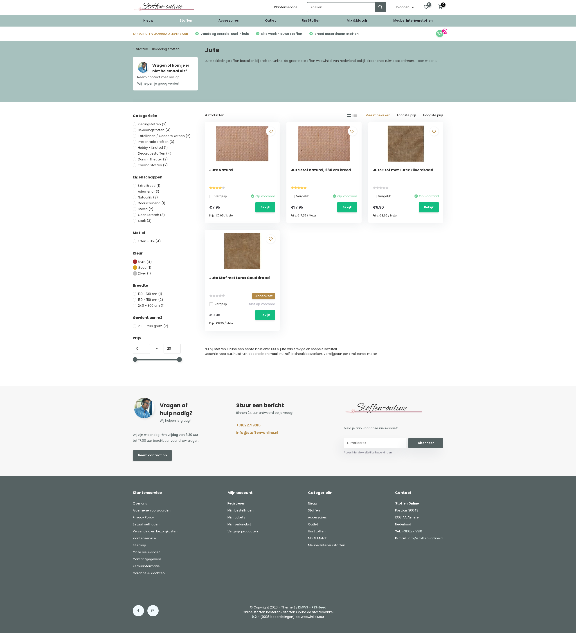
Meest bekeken (377, 115)
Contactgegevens (147, 559)
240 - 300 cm (151, 305)
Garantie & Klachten (149, 573)
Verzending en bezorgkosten (155, 531)
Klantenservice (285, 7)
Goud (144, 267)
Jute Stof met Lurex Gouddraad (239, 277)
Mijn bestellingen (240, 510)
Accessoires (228, 20)
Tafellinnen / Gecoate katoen (164, 136)
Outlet (270, 20)
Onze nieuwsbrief (146, 552)
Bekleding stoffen (166, 49)
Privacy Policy (143, 517)
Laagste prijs (406, 115)
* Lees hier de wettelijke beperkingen (368, 452)
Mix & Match (357, 20)
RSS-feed (319, 607)
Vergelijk (220, 196)
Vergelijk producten (242, 531)
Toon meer (425, 61)
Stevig (145, 209)
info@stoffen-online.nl (257, 432)
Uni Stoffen (311, 20)
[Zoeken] (380, 7)
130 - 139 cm (150, 294)
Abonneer (426, 443)
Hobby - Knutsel (153, 147)
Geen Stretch (151, 215)
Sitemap (139, 545)
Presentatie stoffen (156, 142)
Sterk (145, 221)
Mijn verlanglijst (239, 524)
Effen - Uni (149, 241)
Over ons (140, 503)
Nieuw (148, 20)
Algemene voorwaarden (152, 510)
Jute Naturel (221, 170)
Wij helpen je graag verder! (158, 83)
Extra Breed (149, 185)
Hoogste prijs (433, 115)
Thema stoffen (153, 165)
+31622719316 (248, 425)
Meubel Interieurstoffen (413, 20)
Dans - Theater (153, 159)
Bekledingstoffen (154, 130)
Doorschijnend (151, 203)
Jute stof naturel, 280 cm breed (321, 170)
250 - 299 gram (153, 326)
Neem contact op (152, 455)
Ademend (148, 191)
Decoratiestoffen (154, 153)
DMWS (303, 607)
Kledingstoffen (152, 124)
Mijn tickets (236, 517)
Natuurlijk (148, 197)
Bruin (145, 261)
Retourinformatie (146, 566)
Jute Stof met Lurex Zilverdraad (403, 170)
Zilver (144, 273)
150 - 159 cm (150, 299)
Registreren (236, 503)
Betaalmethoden (146, 524)
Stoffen (186, 20)
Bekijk (265, 207)
